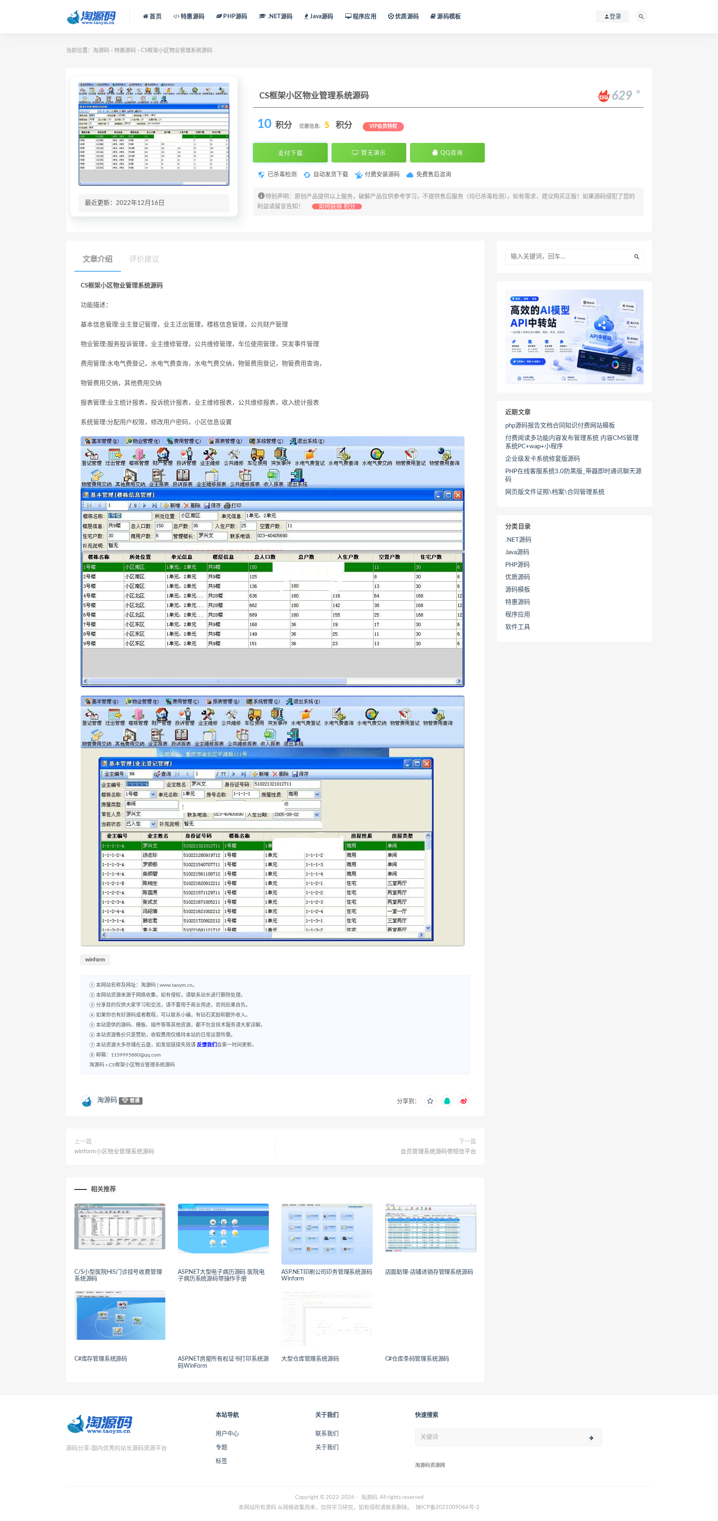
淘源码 (101, 50)
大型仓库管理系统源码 (310, 1359)
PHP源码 (517, 565)
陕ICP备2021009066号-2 (447, 1507)
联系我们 (327, 1434)
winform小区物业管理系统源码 (114, 1152)
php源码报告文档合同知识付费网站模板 (560, 426)
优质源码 (406, 17)
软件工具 (517, 627)
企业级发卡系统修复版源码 (542, 459)
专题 (221, 1447)
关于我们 (327, 1447)
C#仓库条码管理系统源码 (417, 1359)
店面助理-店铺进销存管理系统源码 (429, 1272)
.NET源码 (518, 540)
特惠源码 (192, 17)
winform (95, 960)
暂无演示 (372, 153)
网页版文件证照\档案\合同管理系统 (555, 492)
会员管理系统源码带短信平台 (438, 1152)
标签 (221, 1461)
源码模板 (448, 17)
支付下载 (290, 153)
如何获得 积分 (337, 206)
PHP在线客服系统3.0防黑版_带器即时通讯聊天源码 (573, 475)
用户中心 (227, 1434)
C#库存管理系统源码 (100, 1359)
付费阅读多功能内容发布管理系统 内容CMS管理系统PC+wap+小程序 (572, 442)
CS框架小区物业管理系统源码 (142, 1064)
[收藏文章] (430, 1101)
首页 (155, 17)
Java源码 (517, 552)
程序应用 (364, 17)
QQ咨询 (450, 153)
